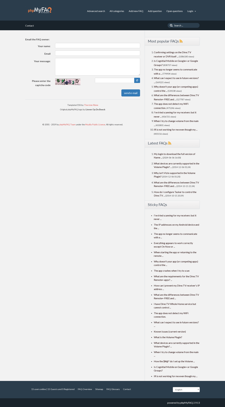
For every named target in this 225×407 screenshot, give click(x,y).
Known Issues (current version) (170, 331)
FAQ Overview (85, 389)
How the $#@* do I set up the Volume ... (174, 361)
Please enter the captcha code (41, 82)
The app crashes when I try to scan (171, 270)
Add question (155, 11)
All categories (117, 11)
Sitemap (99, 389)
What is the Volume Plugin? (168, 337)
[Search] (170, 25)
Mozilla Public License (95, 124)
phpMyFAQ (186, 402)
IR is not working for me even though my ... (175, 129)
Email (47, 53)
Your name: (44, 46)
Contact (127, 389)
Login (190, 11)
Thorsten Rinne (91, 105)
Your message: (42, 61)
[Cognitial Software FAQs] (39, 10)
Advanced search (96, 11)
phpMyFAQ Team (67, 124)
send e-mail (130, 93)
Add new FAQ (136, 11)
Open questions (174, 11)
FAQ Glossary (113, 389)
